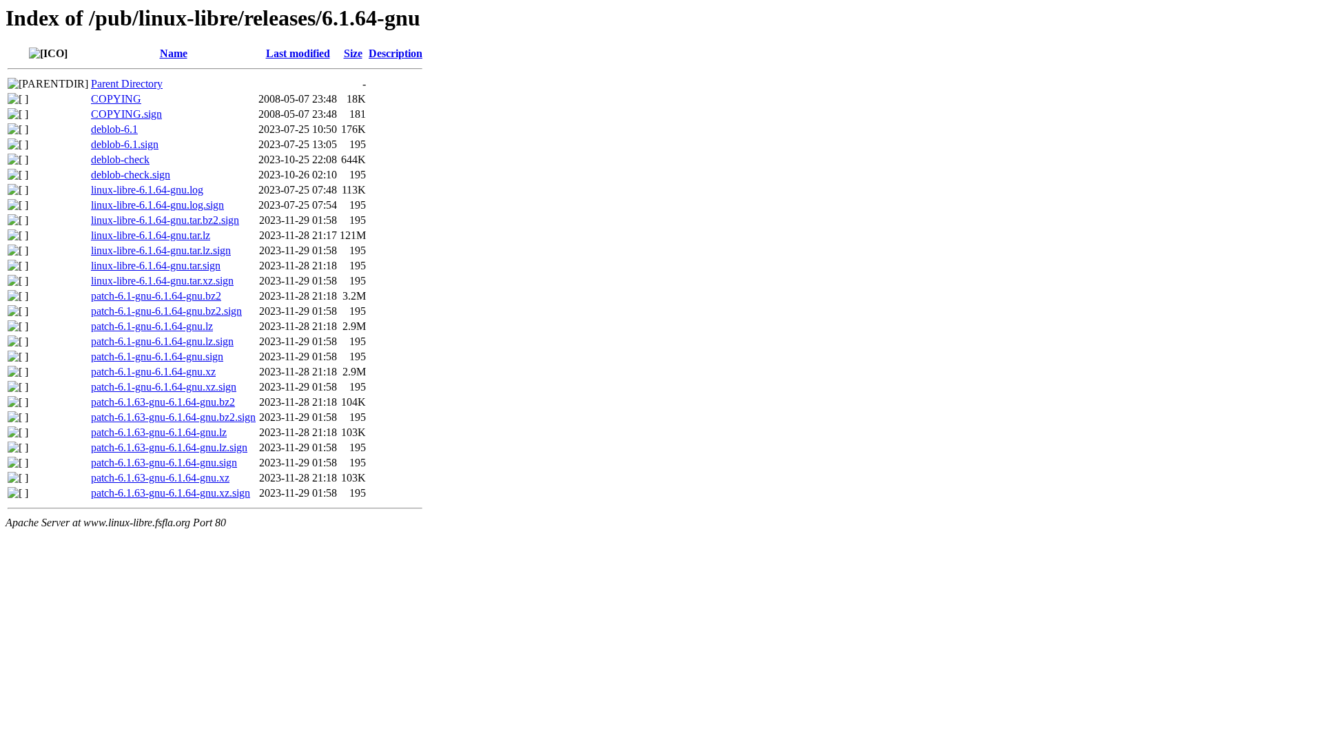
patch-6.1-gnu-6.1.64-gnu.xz (153, 372)
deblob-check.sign (130, 174)
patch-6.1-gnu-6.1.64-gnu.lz (152, 326)
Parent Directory (127, 84)
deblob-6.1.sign (124, 144)
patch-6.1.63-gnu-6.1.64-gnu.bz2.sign (173, 417)
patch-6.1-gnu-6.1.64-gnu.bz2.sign (166, 311)
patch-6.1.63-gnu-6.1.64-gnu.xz (160, 478)
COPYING (116, 99)
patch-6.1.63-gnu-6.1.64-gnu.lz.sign (169, 447)
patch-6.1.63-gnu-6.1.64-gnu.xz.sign (170, 493)
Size (353, 53)
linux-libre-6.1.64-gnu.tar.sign (155, 265)
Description (395, 53)
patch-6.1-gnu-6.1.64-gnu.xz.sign (163, 387)
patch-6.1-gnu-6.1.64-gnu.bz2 (156, 296)
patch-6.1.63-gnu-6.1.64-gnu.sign (164, 462)
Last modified (298, 53)
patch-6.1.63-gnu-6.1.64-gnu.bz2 (163, 402)
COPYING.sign (126, 114)
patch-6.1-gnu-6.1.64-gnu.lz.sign (162, 341)
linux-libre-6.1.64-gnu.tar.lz (150, 235)
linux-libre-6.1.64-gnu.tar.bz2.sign (165, 220)
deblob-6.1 (114, 129)
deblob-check (120, 159)
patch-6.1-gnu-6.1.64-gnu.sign (157, 356)
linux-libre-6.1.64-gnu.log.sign (157, 205)
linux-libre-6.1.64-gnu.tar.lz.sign (161, 250)
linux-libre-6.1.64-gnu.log (147, 190)
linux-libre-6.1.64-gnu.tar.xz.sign (162, 281)
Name (173, 53)
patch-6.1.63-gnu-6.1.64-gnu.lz (159, 432)
